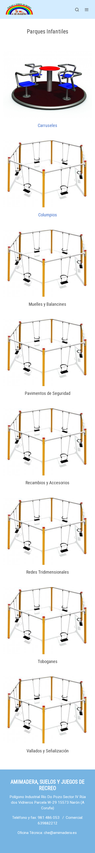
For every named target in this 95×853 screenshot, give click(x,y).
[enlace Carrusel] (47, 84)
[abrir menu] (86, 9)
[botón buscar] (77, 9)
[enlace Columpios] (47, 173)
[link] (19, 9)
